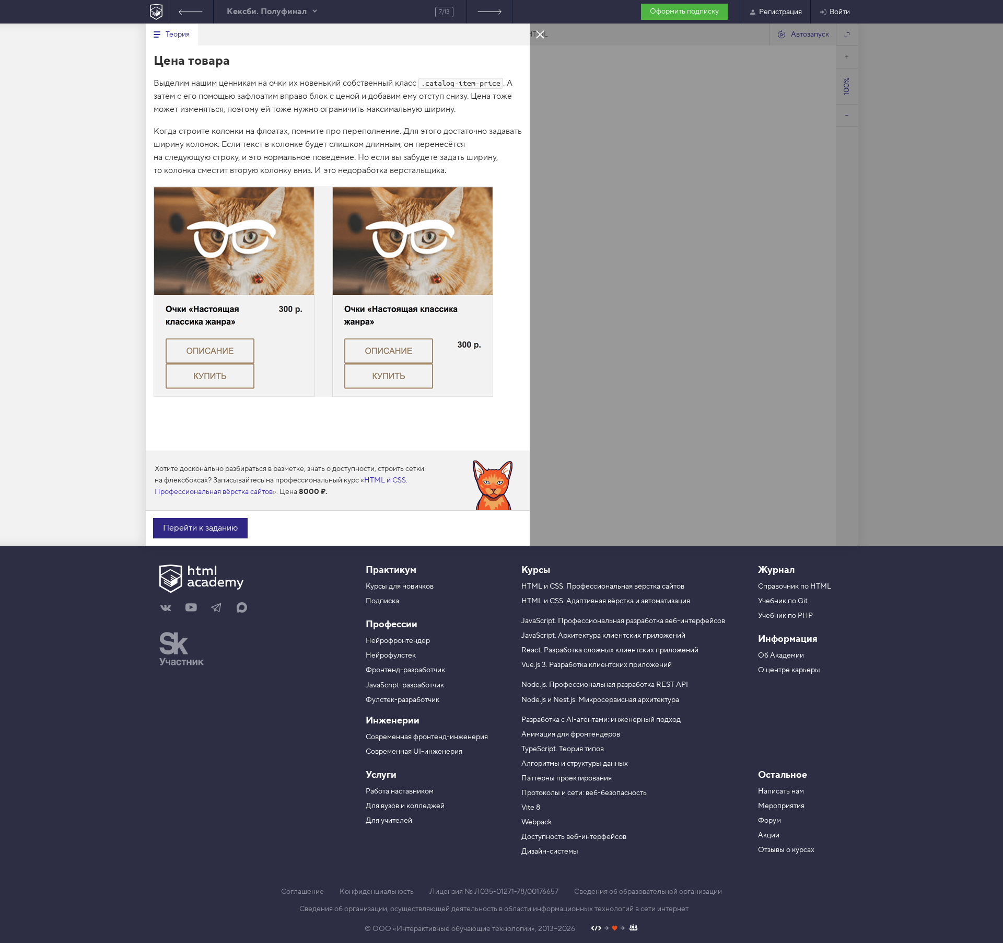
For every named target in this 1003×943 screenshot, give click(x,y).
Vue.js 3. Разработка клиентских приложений (596, 665)
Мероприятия (781, 806)
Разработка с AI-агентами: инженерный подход (601, 719)
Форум (769, 820)
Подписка (382, 601)
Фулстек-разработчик (402, 700)
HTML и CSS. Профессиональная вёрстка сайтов (602, 586)
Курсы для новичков (400, 586)
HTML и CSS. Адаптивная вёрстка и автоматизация (605, 601)
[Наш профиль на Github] (614, 929)
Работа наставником (400, 791)
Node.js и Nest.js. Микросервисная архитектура (600, 700)
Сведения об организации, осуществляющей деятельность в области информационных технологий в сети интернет (494, 909)
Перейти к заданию (200, 528)
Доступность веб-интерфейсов (573, 837)
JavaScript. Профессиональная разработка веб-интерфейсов (623, 621)
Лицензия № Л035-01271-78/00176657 (493, 891)
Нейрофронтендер (398, 641)
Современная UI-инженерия (414, 751)
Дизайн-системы (549, 851)
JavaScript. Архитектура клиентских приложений (603, 635)
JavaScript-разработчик (405, 685)
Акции (768, 835)
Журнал (776, 570)
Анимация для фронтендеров (570, 734)
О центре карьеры (789, 670)
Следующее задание (489, 12)
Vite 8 (530, 807)
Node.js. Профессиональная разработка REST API (604, 684)
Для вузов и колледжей (405, 806)
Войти (840, 12)
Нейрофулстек (391, 655)
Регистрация (780, 12)
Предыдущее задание (191, 12)
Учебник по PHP (785, 615)
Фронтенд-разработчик (405, 670)
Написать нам (781, 791)
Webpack (536, 822)
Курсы (535, 570)
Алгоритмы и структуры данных (574, 763)
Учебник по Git (783, 601)
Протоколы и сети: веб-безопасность (584, 793)
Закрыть (540, 34)
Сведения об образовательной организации (648, 891)
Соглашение (302, 891)
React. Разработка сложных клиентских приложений (609, 650)
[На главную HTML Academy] (156, 12)
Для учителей (389, 820)
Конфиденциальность (377, 891)
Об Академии (781, 655)
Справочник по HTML (794, 586)
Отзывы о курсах (786, 850)
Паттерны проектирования (566, 778)
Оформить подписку (684, 11)
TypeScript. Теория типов (562, 749)
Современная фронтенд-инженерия (427, 737)
